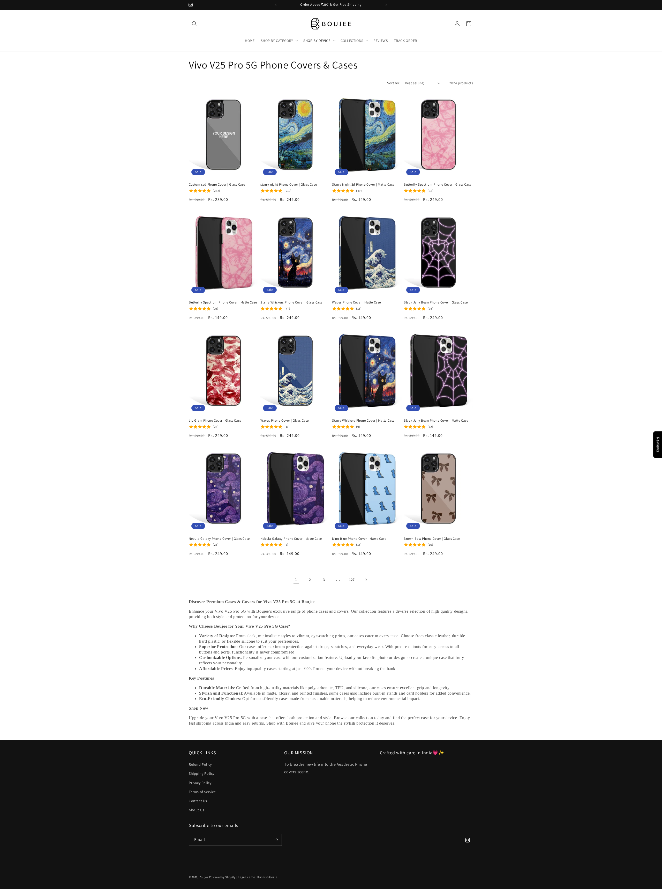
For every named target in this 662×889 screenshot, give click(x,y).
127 (352, 579)
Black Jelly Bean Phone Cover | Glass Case (436, 302)
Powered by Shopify (222, 877)
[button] (194, 23)
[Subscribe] (276, 840)
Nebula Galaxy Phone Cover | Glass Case (219, 539)
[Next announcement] (386, 5)
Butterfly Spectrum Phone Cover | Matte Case (223, 302)
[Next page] (366, 580)
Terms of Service (202, 791)
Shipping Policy (201, 773)
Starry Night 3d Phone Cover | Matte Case (363, 185)
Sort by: (393, 83)
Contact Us (198, 801)
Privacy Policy (200, 782)
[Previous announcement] (276, 5)
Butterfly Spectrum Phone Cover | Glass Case (437, 185)
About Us (196, 810)
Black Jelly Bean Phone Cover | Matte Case (436, 421)
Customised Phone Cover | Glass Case (217, 185)
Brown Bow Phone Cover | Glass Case (432, 539)
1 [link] (296, 579)
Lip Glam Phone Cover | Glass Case (215, 421)
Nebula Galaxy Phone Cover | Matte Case (291, 539)
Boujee (203, 877)
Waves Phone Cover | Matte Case (356, 302)
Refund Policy (200, 764)
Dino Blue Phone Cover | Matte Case (359, 539)
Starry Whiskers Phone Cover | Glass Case (291, 302)
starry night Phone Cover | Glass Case (288, 185)
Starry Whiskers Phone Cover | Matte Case (363, 421)
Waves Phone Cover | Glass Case (284, 421)
